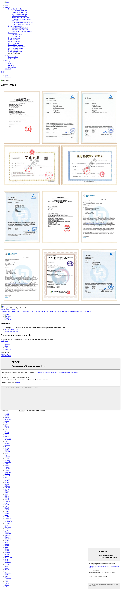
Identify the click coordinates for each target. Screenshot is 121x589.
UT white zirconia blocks (19, 14)
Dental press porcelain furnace (17, 46)
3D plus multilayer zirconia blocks (22, 22)
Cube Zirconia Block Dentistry (58, 311)
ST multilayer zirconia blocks (21, 17)
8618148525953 (6, 356)
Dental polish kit (13, 50)
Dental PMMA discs (14, 41)
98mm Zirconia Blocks (86, 311)
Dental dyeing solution (15, 51)
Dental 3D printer (13, 43)
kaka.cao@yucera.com (11, 329)
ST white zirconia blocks (19, 12)
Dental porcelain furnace (15, 48)
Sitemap (12, 309)
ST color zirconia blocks (19, 16)
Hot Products (5, 309)
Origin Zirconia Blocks (41, 311)
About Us (7, 62)
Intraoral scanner (17, 34)
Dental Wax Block (73, 311)
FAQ (6, 60)
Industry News (12, 58)
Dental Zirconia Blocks (8, 311)
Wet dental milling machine (20, 29)
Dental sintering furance (15, 45)
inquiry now (4, 341)
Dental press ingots (14, 38)
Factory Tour (12, 67)
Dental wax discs (13, 40)
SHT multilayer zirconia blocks (21, 19)
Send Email (4, 354)
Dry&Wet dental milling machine (22, 31)
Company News (13, 57)
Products (7, 7)
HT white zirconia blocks (19, 10)
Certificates (11, 65)
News (6, 55)
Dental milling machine (15, 26)
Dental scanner (12, 33)
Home (6, 5)
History (10, 63)
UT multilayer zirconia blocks (21, 21)
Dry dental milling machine (20, 28)
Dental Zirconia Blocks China (24, 311)
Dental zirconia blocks (15, 9)
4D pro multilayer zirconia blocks (22, 24)
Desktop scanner (17, 36)
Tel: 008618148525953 (12, 331)
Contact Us (8, 69)
